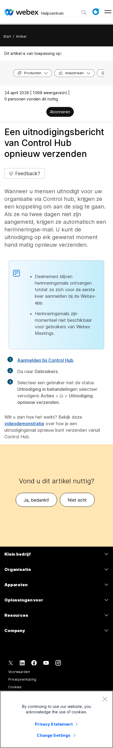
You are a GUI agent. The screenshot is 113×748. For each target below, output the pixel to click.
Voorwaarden (19, 672)
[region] (56, 719)
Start (7, 36)
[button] (96, 12)
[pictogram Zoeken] (83, 12)
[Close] (105, 699)
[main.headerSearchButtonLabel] (84, 11)
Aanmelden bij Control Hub (45, 360)
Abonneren (60, 111)
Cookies (15, 687)
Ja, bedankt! (36, 500)
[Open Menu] (108, 12)
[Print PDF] (41, 112)
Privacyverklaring (22, 679)
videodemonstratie (24, 423)
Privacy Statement (53, 724)
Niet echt (77, 500)
